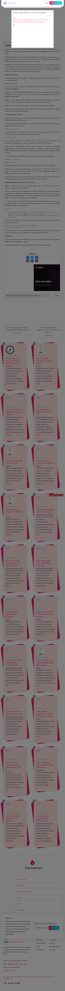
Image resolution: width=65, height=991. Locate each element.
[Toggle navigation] (46, 3)
